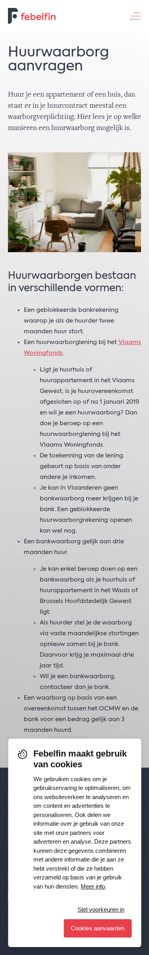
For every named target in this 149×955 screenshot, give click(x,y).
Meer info (93, 886)
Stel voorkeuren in (100, 909)
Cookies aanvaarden (97, 928)
